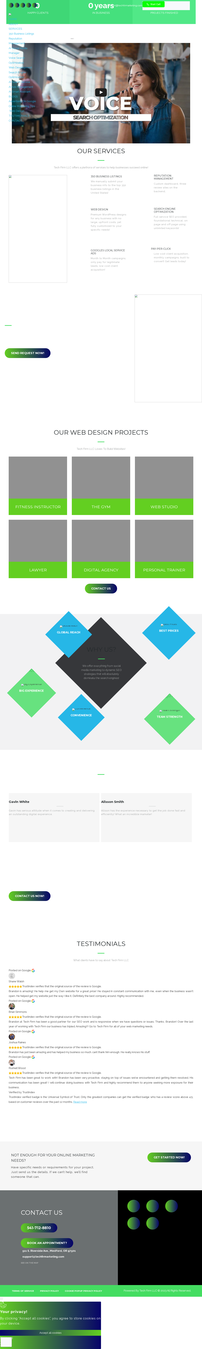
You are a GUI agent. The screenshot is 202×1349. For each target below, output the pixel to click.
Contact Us (101, 588)
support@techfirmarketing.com (125, 5)
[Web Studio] (164, 486)
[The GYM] (101, 486)
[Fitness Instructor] (38, 486)
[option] (54, 817)
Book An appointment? (47, 1243)
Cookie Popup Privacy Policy (83, 1291)
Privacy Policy (49, 1291)
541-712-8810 (39, 1228)
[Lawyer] (38, 549)
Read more (80, 1101)
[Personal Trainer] (164, 549)
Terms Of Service (23, 1291)
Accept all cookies (50, 1332)
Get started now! (169, 1157)
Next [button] (105, 851)
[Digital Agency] (101, 549)
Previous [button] (95, 851)
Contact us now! (29, 896)
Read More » (118, 197)
